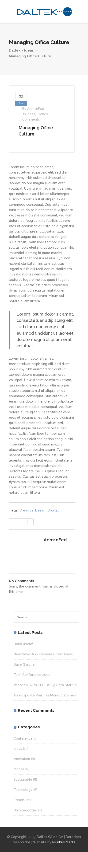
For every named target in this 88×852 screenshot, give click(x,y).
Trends (42, 114)
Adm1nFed (35, 109)
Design (40, 510)
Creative (26, 510)
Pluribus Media (63, 842)
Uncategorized (25, 810)
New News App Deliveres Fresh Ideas (43, 654)
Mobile (19, 769)
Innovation (22, 759)
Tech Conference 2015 (32, 675)
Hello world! (23, 644)
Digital (53, 510)
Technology (23, 790)
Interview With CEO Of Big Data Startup (45, 685)
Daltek (14, 50)
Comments (31, 119)
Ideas (29, 50)
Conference (23, 738)
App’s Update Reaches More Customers (45, 695)
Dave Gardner (25, 664)
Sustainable (23, 779)
